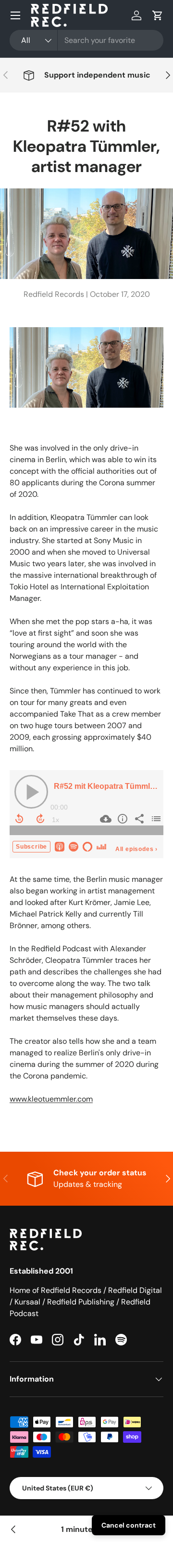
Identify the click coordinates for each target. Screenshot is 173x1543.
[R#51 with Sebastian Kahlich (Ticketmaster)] (13, 1529)
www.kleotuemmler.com (51, 1099)
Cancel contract (128, 1525)
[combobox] (86, 40)
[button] (157, 15)
